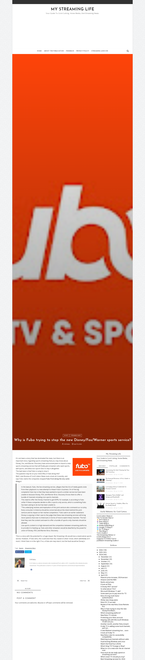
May (102, 573)
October (104, 561)
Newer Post (24, 581)
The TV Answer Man (104, 518)
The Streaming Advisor (105, 535)
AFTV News (103, 520)
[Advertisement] (72, 30)
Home (39, 51)
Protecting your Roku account (112, 617)
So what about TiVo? (108, 589)
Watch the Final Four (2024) (111, 644)
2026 (101, 550)
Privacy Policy (82, 51)
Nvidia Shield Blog (105, 525)
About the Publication (54, 51)
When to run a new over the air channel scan (115, 649)
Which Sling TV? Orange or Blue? (113, 646)
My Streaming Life (72, 9)
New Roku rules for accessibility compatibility (112, 636)
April (103, 575)
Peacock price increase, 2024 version (114, 577)
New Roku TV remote (108, 615)
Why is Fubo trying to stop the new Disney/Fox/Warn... (113, 610)
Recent (102, 466)
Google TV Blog (105, 527)
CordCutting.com (103, 537)
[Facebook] (126, 1)
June (103, 571)
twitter (29, 552)
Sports (66, 435)
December (105, 557)
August (104, 566)
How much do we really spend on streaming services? (113, 654)
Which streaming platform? (111, 613)
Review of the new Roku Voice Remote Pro (115, 605)
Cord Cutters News (104, 516)
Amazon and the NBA (108, 580)
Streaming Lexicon (99, 51)
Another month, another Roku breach (115, 624)
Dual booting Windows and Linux (113, 641)
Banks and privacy (107, 582)
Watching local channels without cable (115, 639)
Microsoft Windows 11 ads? (111, 591)
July (102, 568)
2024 (101, 554)
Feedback (70, 51)
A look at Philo (106, 584)
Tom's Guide (101, 533)
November (105, 559)
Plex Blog (102, 531)
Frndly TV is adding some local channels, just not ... (115, 627)
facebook (20, 552)
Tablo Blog (103, 523)
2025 (101, 552)
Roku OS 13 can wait (108, 602)
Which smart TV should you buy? (113, 657)
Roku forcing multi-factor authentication (110, 597)
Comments (125, 466)
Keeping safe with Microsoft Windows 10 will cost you (115, 621)
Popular (113, 466)
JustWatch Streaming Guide (107, 540)
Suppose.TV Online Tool (106, 539)
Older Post (83, 581)
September (105, 564)
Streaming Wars (76, 435)
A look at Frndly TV (108, 633)
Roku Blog (103, 521)
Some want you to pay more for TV (113, 593)
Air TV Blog (103, 529)
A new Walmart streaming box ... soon (114, 630)
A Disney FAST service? (109, 587)
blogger (27, 588)
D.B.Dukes (67, 444)
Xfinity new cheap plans (109, 600)
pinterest (37, 552)
